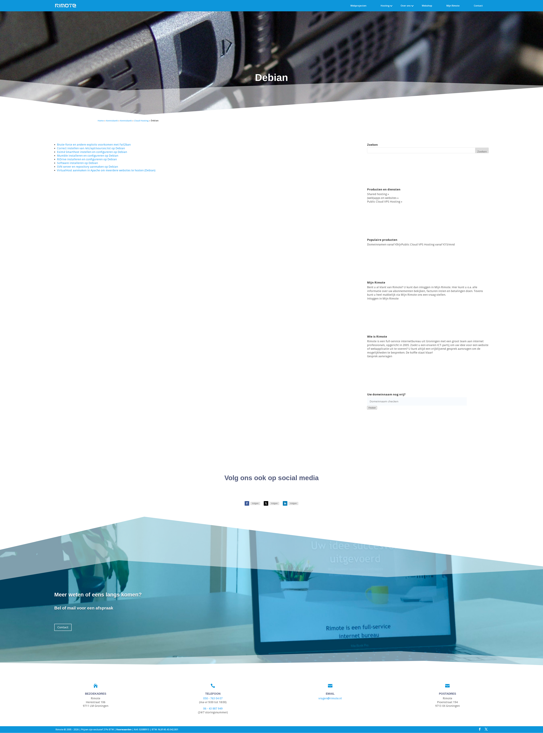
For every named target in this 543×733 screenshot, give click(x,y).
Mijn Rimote (453, 5)
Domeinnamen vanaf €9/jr (384, 244)
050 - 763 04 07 (213, 698)
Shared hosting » (378, 194)
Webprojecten (358, 5)
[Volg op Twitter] (266, 503)
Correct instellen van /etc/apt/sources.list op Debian (91, 148)
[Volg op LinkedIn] (285, 503)
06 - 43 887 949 (213, 708)
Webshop (427, 5)
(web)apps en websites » (383, 198)
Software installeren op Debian (77, 163)
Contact (478, 5)
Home (101, 120)
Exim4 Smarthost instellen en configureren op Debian (92, 152)
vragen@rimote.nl (330, 698)
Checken (372, 407)
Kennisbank (112, 120)
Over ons (406, 5)
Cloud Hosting (141, 120)
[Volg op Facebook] (247, 503)
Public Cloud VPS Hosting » (384, 201)
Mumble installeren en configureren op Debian (87, 155)
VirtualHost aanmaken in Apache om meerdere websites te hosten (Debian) (106, 170)
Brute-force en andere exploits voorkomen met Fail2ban (94, 144)
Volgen (255, 503)
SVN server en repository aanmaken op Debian (87, 167)
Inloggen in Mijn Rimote (383, 298)
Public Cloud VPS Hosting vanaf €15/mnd (428, 244)
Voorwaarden (124, 729)
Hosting (385, 5)
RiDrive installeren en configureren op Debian (87, 159)
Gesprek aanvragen (379, 356)
